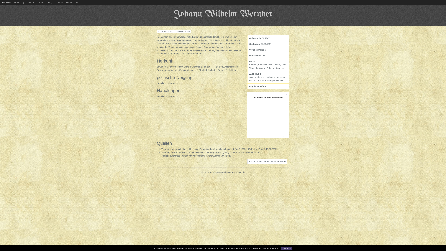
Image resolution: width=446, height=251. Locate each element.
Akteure (31, 2)
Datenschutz (72, 2)
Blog (50, 2)
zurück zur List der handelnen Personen (173, 32)
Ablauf (41, 2)
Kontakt (59, 2)
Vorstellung (19, 2)
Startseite (6, 2)
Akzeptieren (287, 248)
